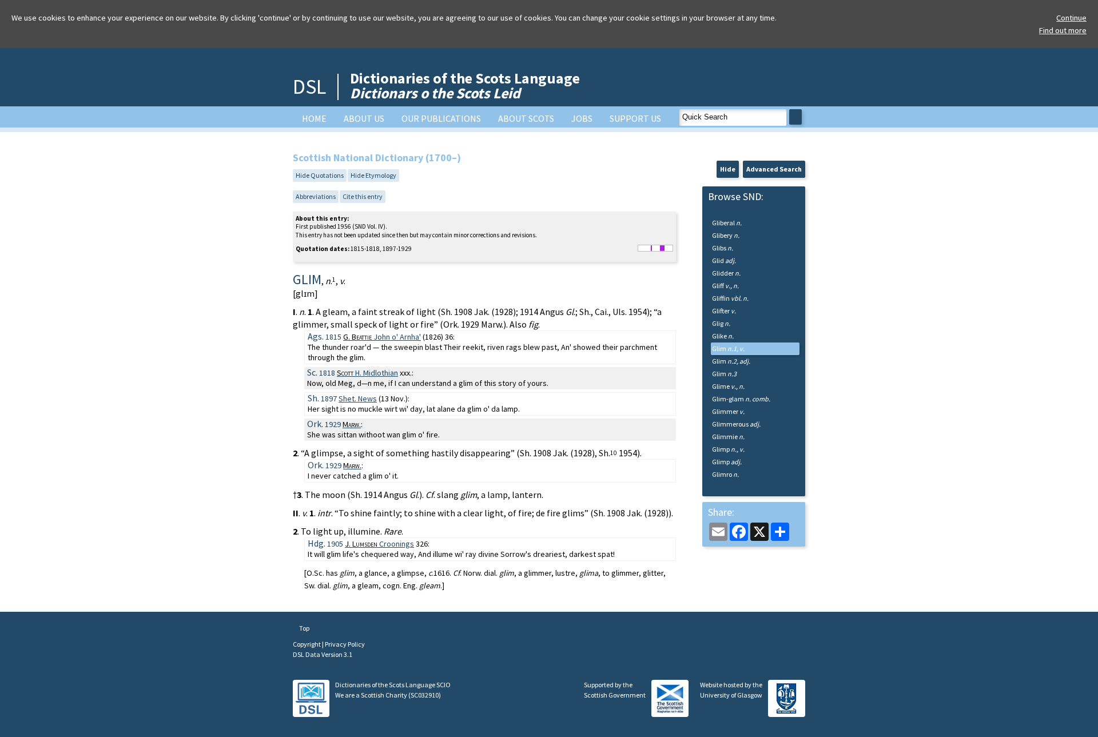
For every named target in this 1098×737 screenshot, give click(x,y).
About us (364, 118)
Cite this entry (363, 196)
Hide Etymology (373, 175)
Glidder (726, 273)
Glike (723, 336)
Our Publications (441, 118)
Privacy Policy (345, 644)
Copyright (307, 644)
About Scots (526, 118)
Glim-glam (741, 399)
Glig (721, 323)
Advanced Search (774, 169)
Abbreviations (316, 196)
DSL (309, 86)
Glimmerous (736, 424)
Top (303, 628)
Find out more (1063, 30)
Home (314, 118)
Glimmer (728, 411)
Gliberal (727, 222)
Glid (724, 260)
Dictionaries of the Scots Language (465, 85)
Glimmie (728, 436)
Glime (728, 386)
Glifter (724, 310)
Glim (728, 348)
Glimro (725, 474)
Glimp (728, 449)
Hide (727, 169)
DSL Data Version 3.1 (322, 654)
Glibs (722, 248)
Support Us (635, 118)
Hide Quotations (320, 175)
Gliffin (730, 298)
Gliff (725, 285)
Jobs (581, 118)
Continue (1071, 18)
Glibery (725, 235)
